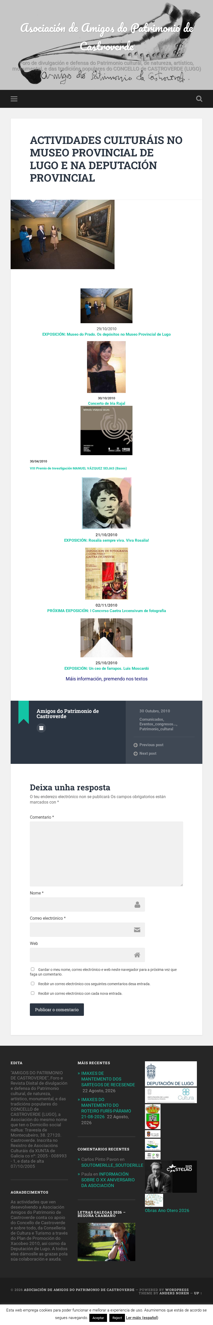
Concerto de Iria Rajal (106, 403)
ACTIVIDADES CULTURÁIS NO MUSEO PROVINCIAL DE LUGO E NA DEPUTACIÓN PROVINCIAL (106, 159)
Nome (37, 893)
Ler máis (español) (142, 1317)
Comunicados (151, 719)
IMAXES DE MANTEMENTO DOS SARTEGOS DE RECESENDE (108, 1079)
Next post (147, 753)
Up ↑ (198, 1293)
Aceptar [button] (98, 1318)
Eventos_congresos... (157, 724)
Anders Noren (174, 1293)
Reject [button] (117, 1318)
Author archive (41, 728)
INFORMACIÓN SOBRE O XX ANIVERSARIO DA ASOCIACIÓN (108, 1179)
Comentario (42, 817)
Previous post (151, 745)
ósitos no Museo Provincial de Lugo (140, 334)
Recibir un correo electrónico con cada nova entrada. (80, 993)
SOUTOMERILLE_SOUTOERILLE (112, 1165)
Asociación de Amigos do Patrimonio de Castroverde (106, 36)
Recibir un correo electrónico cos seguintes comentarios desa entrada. (94, 984)
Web (34, 944)
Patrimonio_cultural (156, 729)
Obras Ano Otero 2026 (167, 1210)
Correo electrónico (48, 918)
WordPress (177, 1290)
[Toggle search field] (199, 99)
